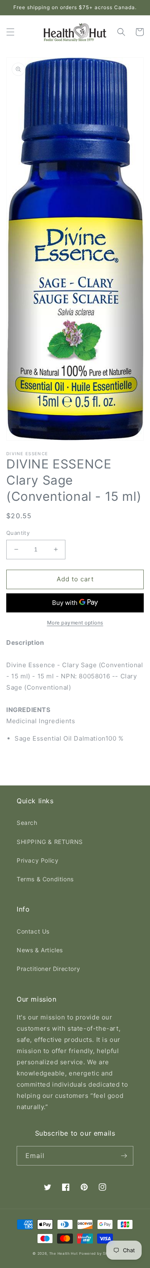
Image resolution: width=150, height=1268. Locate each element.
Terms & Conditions (45, 879)
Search (27, 822)
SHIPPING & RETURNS (50, 841)
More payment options (75, 622)
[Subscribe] (124, 1156)
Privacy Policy (37, 860)
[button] (10, 32)
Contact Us (33, 931)
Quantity (18, 532)
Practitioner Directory (48, 968)
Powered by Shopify (98, 1253)
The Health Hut (63, 1253)
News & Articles (40, 949)
